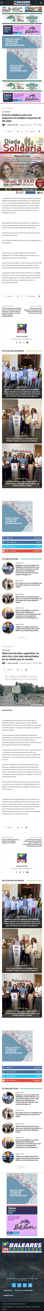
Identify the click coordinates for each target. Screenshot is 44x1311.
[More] (39, 131)
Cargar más (21, 637)
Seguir (38, 542)
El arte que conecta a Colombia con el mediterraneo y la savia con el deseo (22, 440)
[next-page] (6, 492)
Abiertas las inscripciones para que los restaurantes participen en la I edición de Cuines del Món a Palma (22, 483)
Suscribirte (37, 551)
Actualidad (9, 108)
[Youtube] (27, 342)
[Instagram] (20, 342)
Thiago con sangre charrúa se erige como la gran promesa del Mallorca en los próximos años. (27, 628)
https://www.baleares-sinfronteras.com (22, 339)
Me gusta (37, 538)
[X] (24, 342)
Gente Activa (22, 387)
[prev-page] (3, 492)
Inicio (3, 108)
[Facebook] (16, 342)
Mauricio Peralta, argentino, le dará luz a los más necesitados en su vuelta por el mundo (33, 310)
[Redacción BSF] (3, 125)
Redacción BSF (13, 125)
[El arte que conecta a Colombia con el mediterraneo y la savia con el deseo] (22, 421)
